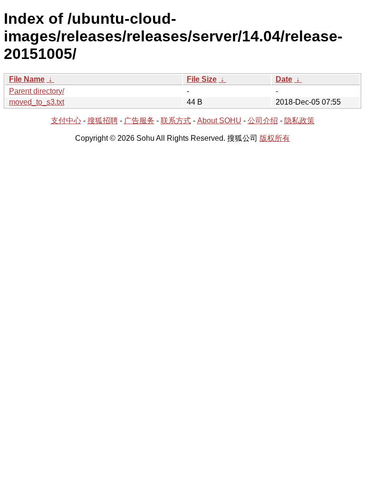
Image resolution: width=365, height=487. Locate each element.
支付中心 (66, 121)
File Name (27, 79)
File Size (202, 79)
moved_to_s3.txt (36, 102)
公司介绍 (263, 121)
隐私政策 (299, 121)
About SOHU (219, 121)
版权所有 (274, 138)
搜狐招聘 (102, 121)
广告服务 (139, 121)
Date (284, 79)
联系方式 (176, 121)
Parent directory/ (36, 91)
